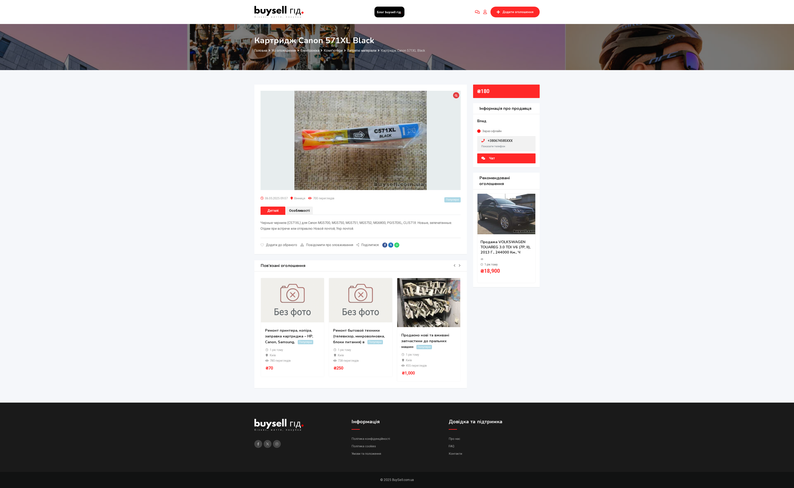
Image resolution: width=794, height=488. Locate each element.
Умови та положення (366, 454)
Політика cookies (364, 446)
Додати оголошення (517, 12)
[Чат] (477, 12)
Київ (273, 355)
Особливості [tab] (299, 211)
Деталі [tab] (273, 211)
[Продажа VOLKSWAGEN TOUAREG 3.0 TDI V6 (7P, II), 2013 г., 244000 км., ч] (506, 214)
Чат (491, 158)
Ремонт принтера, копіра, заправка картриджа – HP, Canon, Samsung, (289, 336)
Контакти (455, 454)
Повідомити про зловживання (329, 245)
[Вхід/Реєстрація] (485, 12)
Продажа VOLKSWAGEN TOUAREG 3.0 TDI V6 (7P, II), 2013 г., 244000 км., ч (506, 247)
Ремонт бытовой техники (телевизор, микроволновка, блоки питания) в (359, 336)
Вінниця (299, 198)
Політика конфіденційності (371, 439)
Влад (481, 120)
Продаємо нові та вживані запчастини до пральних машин (425, 341)
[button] (454, 266)
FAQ (451, 446)
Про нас (454, 439)
